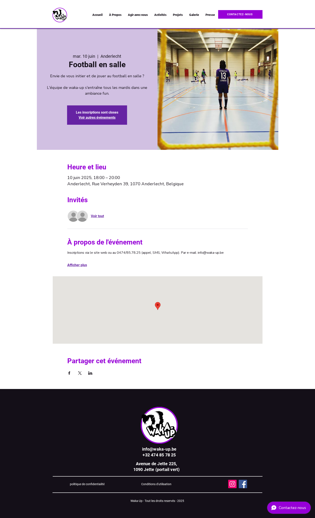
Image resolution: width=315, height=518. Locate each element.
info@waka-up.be (159, 449)
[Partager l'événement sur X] (80, 373)
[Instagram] (232, 484)
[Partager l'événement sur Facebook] (69, 373)
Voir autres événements (97, 117)
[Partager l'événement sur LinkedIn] (90, 373)
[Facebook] (243, 484)
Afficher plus (77, 265)
